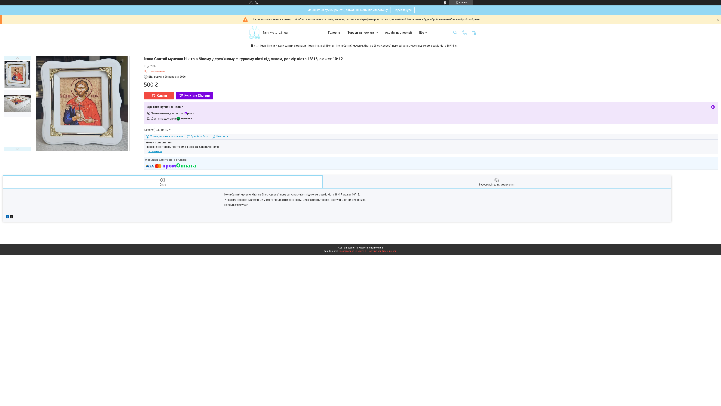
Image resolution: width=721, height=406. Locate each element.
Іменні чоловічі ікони (321, 45)
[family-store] (254, 32)
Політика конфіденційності (382, 251)
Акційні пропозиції (398, 32)
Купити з (190, 95)
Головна (334, 32)
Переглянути (403, 10)
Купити (162, 95)
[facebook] (7, 217)
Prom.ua (378, 247)
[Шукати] (455, 32)
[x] (11, 217)
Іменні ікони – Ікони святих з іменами (283, 45)
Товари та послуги (361, 32)
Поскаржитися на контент (352, 251)
